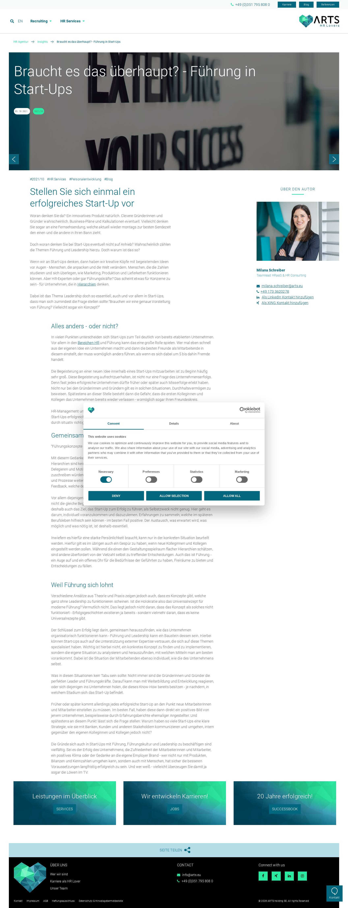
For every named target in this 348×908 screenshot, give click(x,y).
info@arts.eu (191, 875)
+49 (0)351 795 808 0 (197, 881)
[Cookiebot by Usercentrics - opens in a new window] (242, 410)
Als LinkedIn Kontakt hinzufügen (288, 297)
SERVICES (64, 809)
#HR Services (56, 179)
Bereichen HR (88, 343)
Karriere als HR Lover (65, 881)
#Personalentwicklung (85, 179)
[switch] (151, 479)
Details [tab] (174, 423)
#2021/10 (37, 179)
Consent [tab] (114, 423)
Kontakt (334, 897)
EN (20, 21)
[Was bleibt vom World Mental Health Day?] (334, 159)
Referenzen (328, 4)
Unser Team (59, 888)
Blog (306, 4)
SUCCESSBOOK (285, 809)
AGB (45, 901)
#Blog (108, 179)
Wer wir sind (59, 874)
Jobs (174, 809)
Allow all (232, 495)
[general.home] (319, 26)
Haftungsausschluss (63, 901)
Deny (116, 495)
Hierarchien (87, 284)
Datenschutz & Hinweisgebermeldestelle (101, 901)
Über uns (58, 865)
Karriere (286, 4)
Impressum (33, 901)
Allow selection (174, 495)
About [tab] (234, 423)
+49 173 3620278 (275, 291)
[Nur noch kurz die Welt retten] (14, 159)
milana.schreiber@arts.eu (282, 286)
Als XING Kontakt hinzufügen (285, 303)
